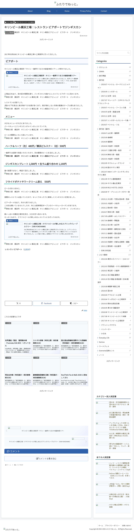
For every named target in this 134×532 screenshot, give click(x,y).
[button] (74, 303)
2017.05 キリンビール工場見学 (25, 22)
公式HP (27, 249)
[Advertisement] (46, 45)
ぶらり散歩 (10, 22)
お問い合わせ (126, 525)
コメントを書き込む (47, 458)
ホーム (101, 525)
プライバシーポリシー (112, 525)
